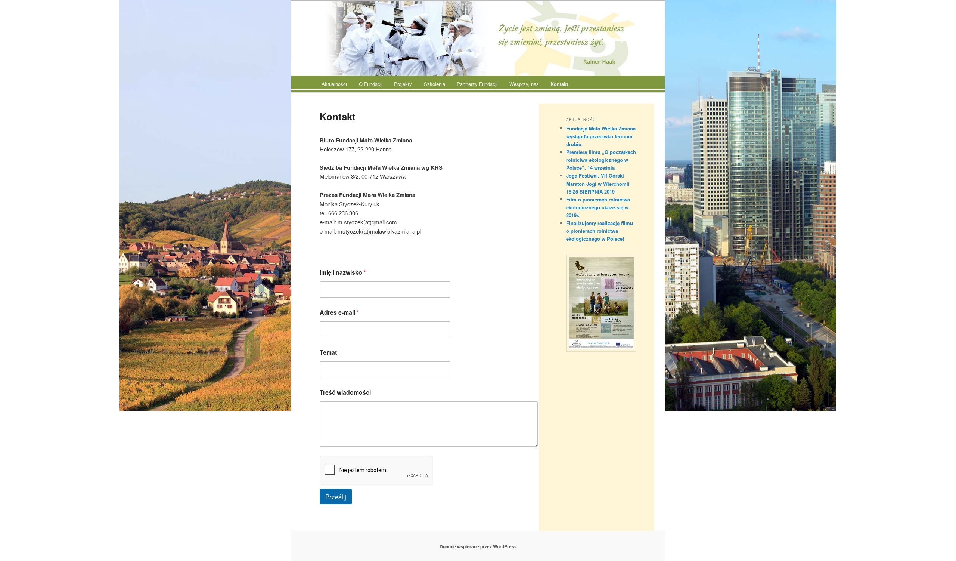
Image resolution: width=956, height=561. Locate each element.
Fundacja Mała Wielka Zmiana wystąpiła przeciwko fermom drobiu (601, 136)
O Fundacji (370, 83)
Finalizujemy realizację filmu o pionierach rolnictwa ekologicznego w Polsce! (599, 230)
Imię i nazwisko (343, 272)
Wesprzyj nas (524, 83)
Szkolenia (434, 83)
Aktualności (334, 83)
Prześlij (335, 496)
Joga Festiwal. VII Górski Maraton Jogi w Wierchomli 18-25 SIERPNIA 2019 (598, 183)
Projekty (403, 83)
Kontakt (559, 83)
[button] (331, 38)
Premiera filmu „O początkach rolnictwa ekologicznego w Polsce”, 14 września (601, 159)
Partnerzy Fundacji (477, 83)
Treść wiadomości (345, 392)
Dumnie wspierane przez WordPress (478, 546)
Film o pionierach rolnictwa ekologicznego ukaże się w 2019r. (598, 207)
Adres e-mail (339, 312)
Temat (328, 352)
